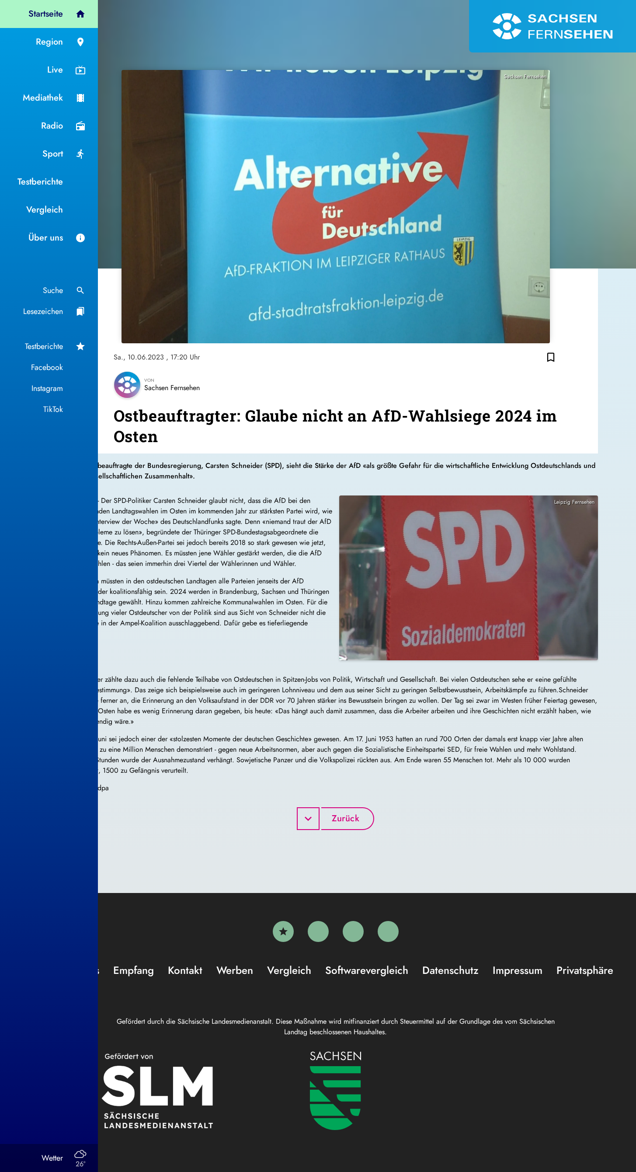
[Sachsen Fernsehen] (552, 26)
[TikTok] (388, 931)
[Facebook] (318, 931)
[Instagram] (353, 931)
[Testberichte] (283, 931)
